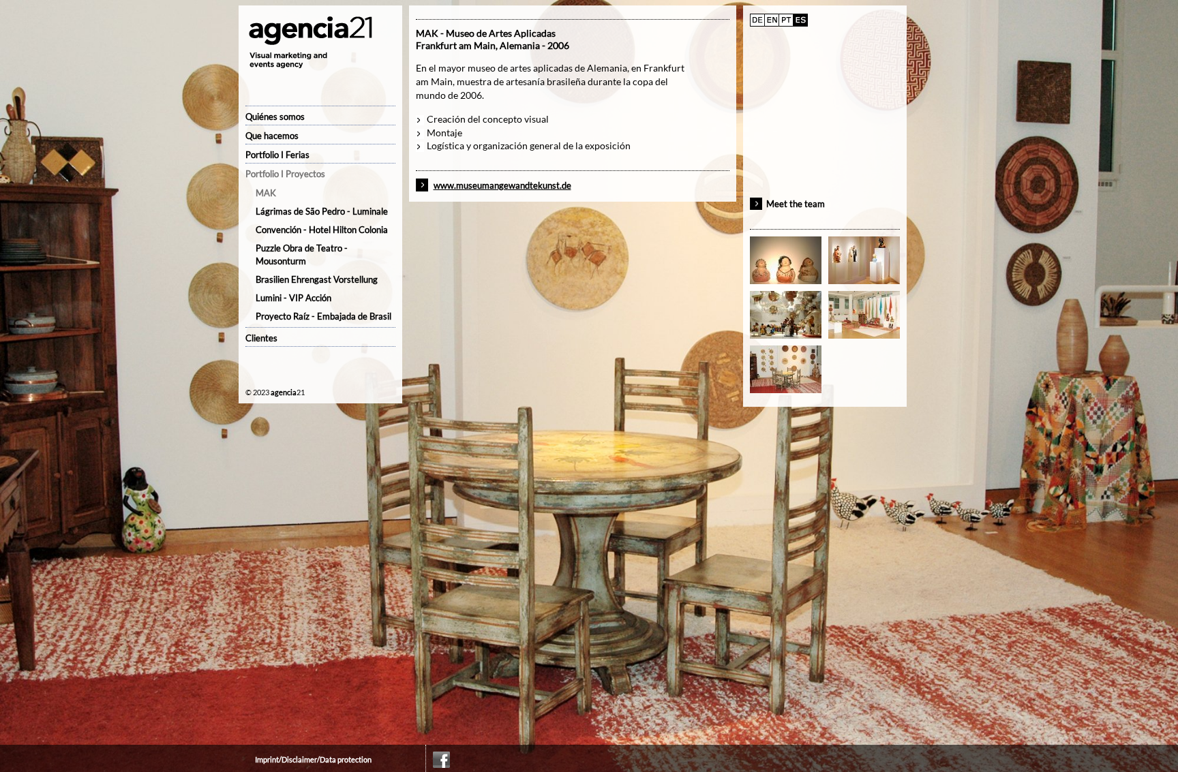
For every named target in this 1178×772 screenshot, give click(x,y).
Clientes (261, 338)
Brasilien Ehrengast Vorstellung (317, 279)
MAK (266, 192)
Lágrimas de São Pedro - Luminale (322, 211)
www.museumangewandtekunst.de (502, 185)
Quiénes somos (275, 116)
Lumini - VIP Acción (293, 297)
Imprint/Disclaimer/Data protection (313, 759)
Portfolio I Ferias (277, 154)
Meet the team (795, 203)
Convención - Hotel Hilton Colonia (322, 229)
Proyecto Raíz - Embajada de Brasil (323, 316)
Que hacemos (272, 135)
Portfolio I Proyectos (285, 173)
